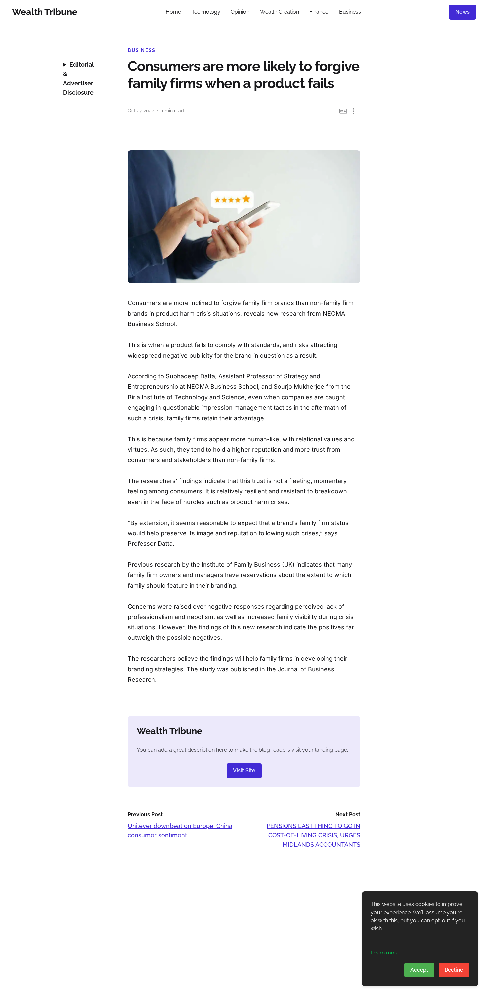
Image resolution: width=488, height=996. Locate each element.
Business (350, 12)
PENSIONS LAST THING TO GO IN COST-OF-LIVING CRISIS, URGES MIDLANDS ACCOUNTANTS (313, 835)
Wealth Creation (279, 12)
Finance (318, 12)
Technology (206, 12)
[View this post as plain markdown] (343, 111)
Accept (419, 970)
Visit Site (244, 770)
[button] (353, 111)
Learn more (385, 953)
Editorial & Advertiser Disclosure (78, 78)
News (462, 12)
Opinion (240, 12)
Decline (454, 970)
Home (173, 12)
